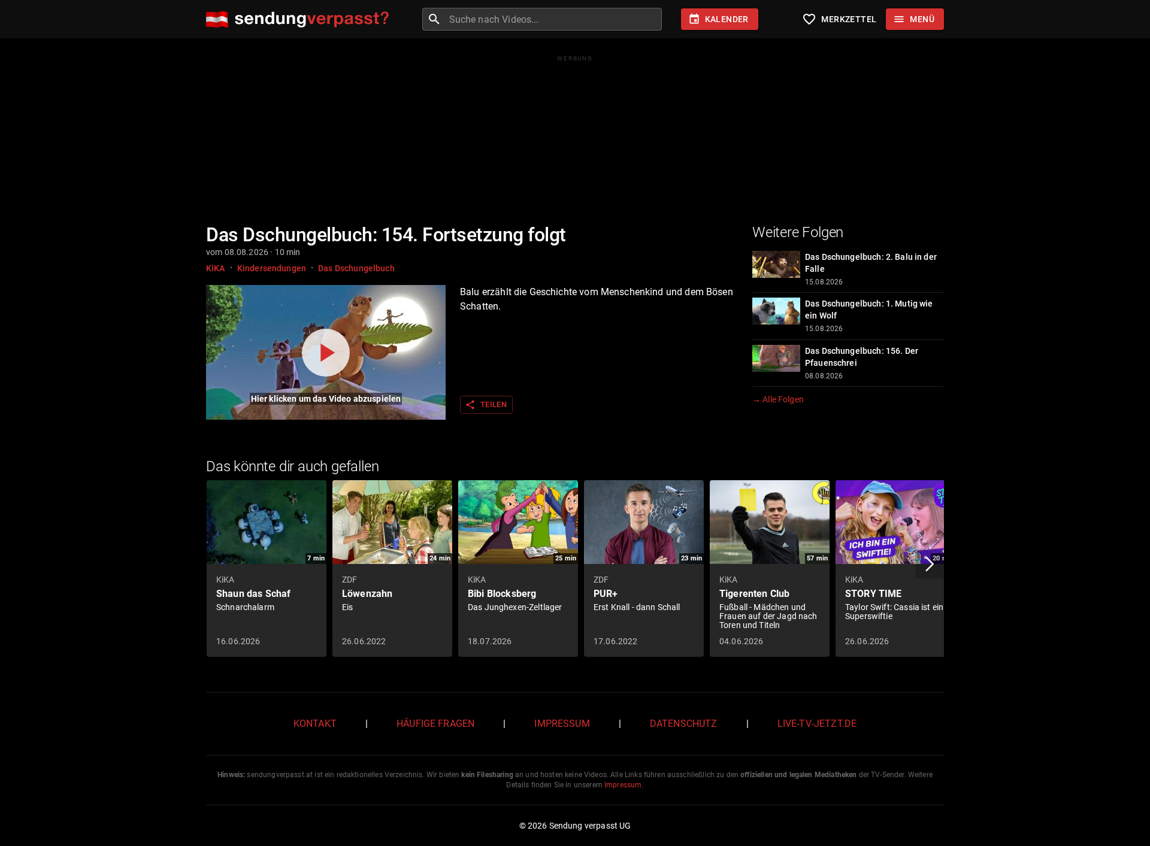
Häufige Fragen (435, 723)
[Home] (300, 19)
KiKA (215, 268)
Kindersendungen (271, 268)
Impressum (561, 723)
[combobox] (554, 19)
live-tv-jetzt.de (817, 723)
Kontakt (315, 723)
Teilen (486, 404)
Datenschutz (684, 723)
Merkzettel (839, 19)
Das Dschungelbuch (356, 268)
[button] (929, 564)
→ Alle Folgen (778, 399)
